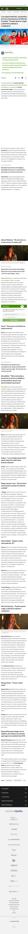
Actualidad (4, 788)
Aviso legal (14, 898)
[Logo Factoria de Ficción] (14, 845)
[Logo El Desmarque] (14, 839)
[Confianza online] (14, 928)
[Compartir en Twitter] (19, 78)
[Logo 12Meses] (14, 876)
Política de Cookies (14, 906)
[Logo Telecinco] (14, 824)
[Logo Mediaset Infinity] (14, 819)
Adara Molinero (6, 278)
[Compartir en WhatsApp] (15, 78)
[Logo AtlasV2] (14, 881)
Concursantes (16, 11)
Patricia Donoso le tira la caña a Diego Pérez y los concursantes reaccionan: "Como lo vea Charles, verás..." (13, 271)
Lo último (3, 11)
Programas (4, 792)
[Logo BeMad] (14, 860)
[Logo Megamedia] (14, 921)
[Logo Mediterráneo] (14, 891)
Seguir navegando (7, 801)
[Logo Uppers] (14, 865)
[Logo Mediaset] (14, 812)
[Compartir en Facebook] (25, 78)
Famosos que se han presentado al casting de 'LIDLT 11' (14, 5)
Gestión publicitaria (14, 908)
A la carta (9, 11)
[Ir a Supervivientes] (7, 8)
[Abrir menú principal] (26, 8)
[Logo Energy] (14, 855)
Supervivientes (9, 52)
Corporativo (5, 797)
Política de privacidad (14, 902)
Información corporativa (14, 900)
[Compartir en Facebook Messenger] (22, 78)
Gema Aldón (9, 780)
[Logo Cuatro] (14, 829)
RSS (14, 910)
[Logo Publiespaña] (14, 886)
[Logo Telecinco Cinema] (14, 870)
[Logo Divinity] (14, 834)
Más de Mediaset (6, 805)
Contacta (14, 912)
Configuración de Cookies (14, 904)
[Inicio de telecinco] (2, 8)
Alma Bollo (4, 387)
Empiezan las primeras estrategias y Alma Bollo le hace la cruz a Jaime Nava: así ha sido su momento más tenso (13, 170)
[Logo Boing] (14, 850)
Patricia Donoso (17, 780)
